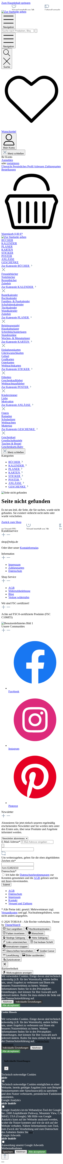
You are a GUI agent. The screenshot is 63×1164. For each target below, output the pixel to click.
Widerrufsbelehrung (19, 590)
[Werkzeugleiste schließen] (4, 964)
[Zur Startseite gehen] (13, 11)
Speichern (8, 1151)
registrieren (13, 163)
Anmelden (7, 160)
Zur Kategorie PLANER (15, 317)
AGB (11, 587)
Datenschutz (15, 570)
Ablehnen (7, 1001)
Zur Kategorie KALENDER (17, 286)
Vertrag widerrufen (18, 597)
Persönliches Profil (23, 166)
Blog (11, 594)
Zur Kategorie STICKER (15, 369)
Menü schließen (16, 153)
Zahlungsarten (53, 166)
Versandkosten (9, 912)
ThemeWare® (12, 924)
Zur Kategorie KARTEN (15, 341)
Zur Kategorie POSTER (15, 387)
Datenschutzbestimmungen (35, 874)
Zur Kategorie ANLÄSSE (16, 404)
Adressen (39, 166)
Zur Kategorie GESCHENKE (18, 429)
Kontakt (12, 900)
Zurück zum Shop (11, 522)
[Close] (2, 1161)
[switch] (12, 929)
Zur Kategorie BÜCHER (15, 265)
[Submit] (2, 845)
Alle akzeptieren (11, 1005)
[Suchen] (35, 31)
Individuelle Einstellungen (28, 1001)
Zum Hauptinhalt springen (15, 2)
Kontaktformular (29, 547)
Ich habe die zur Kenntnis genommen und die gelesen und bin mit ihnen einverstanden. (29, 878)
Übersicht (7, 166)
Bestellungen (8, 169)
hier (31, 1132)
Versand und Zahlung (20, 903)
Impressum (14, 564)
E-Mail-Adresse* (11, 841)
